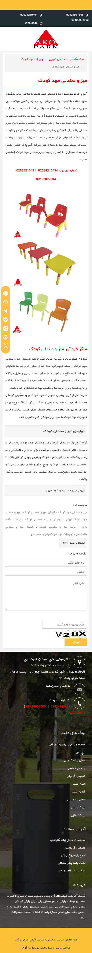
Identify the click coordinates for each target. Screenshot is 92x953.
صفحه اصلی (76, 59)
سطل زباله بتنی (76, 799)
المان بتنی (79, 784)
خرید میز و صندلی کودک (57, 527)
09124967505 (36, 706)
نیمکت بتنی (78, 807)
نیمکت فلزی (78, 815)
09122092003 (75, 713)
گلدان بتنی (78, 792)
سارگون (27, 948)
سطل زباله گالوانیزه (74, 760)
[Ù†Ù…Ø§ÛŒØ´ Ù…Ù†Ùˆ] (84, 5)
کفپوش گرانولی (76, 776)
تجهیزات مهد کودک (32, 59)
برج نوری (79, 752)
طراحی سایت (62, 948)
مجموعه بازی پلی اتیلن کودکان (67, 744)
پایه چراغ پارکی (76, 768)
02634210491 (60, 706)
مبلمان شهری (57, 59)
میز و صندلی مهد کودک (72, 512)
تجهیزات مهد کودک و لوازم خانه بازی (51, 534)
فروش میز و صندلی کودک (39, 512)
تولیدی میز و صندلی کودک (43, 519)
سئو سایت (46, 948)
